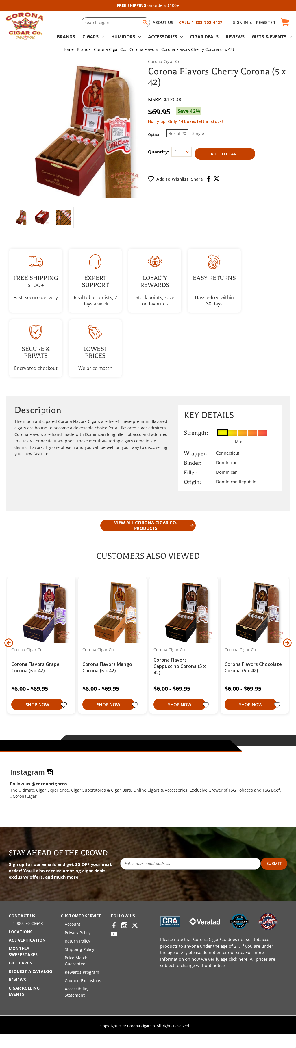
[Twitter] (216, 178)
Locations (20, 931)
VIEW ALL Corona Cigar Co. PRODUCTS (145, 525)
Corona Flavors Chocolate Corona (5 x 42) (253, 667)
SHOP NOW (37, 704)
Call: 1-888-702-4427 (200, 22)
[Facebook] (208, 179)
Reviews (235, 37)
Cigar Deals (204, 37)
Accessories (162, 37)
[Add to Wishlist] (64, 705)
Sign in (240, 22)
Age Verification (27, 940)
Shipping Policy (79, 949)
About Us (163, 22)
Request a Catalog (30, 971)
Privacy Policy (77, 932)
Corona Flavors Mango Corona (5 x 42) (107, 667)
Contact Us (22, 916)
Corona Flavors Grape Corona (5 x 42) (35, 667)
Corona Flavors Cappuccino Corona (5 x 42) (179, 666)
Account (72, 924)
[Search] (145, 22)
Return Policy (77, 941)
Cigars (90, 37)
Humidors (123, 37)
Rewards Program (82, 972)
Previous (8, 642)
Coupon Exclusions (83, 980)
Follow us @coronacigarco (38, 783)
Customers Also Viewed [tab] (148, 556)
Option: (154, 134)
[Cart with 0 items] (284, 22)
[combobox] (116, 22)
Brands (66, 37)
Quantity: (158, 152)
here (242, 959)
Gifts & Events (269, 37)
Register (265, 22)
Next (287, 642)
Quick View (39, 612)
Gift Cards (20, 963)
